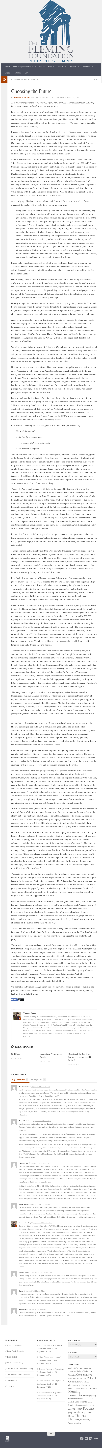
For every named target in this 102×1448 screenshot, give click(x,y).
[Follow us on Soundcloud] (95, 1438)
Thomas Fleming (22, 97)
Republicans (87, 1412)
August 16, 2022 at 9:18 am (42, 1223)
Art (90, 1368)
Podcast (88, 1408)
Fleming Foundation (76, 1393)
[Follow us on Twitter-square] (86, 1438)
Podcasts (60, 66)
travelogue (88, 1420)
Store (50, 66)
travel (82, 1419)
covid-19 (79, 1378)
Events (7, 72)
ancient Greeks (75, 1368)
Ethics (90, 1388)
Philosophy (77, 1408)
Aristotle (85, 1368)
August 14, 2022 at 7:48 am (40, 1087)
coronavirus (72, 1378)
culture (86, 1381)
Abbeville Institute (14, 1345)
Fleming (16, 79)
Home (7, 66)
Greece (71, 1398)
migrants (78, 1405)
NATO (91, 1405)
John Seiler (80, 1401)
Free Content (30, 79)
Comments (21, 1079)
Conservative (84, 1374)
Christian (87, 1371)
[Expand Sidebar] (4, 79)
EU (95, 1388)
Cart (26, 72)
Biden (79, 1371)
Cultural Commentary (82, 1379)
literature (88, 1401)
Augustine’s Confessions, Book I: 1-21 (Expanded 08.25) (49, 1348)
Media (71, 1404)
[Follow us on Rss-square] (91, 1438)
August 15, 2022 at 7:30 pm (40, 1204)
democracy (74, 1385)
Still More (15, 1053)
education (83, 1388)
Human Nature (91, 1399)
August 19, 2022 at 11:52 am (35, 1291)
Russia (71, 1415)
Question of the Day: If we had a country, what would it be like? (79, 1057)
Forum (42, 66)
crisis (84, 1378)
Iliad (69, 1402)
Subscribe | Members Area (23, 66)
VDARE (10, 1386)
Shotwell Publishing (15, 1362)
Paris (69, 1409)
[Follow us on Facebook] (82, 1438)
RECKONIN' (12, 1357)
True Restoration (13, 1380)
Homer (84, 1399)
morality (85, 1405)
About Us (73, 66)
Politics (77, 1412)
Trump (70, 1423)
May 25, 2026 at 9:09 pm (37, 1309)
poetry (70, 1413)
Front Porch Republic (15, 1351)
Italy (73, 1401)
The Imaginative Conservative (18, 1374)
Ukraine (77, 1422)
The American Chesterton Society (20, 1368)
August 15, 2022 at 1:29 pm (42, 1121)
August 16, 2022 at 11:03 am (42, 1272)
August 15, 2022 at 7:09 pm (40, 1163)
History (78, 1398)
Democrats (86, 1385)
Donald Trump (74, 1388)
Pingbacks (39, 1079)
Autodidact (87, 66)
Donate (18, 72)
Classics (72, 1374)
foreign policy (90, 1395)
